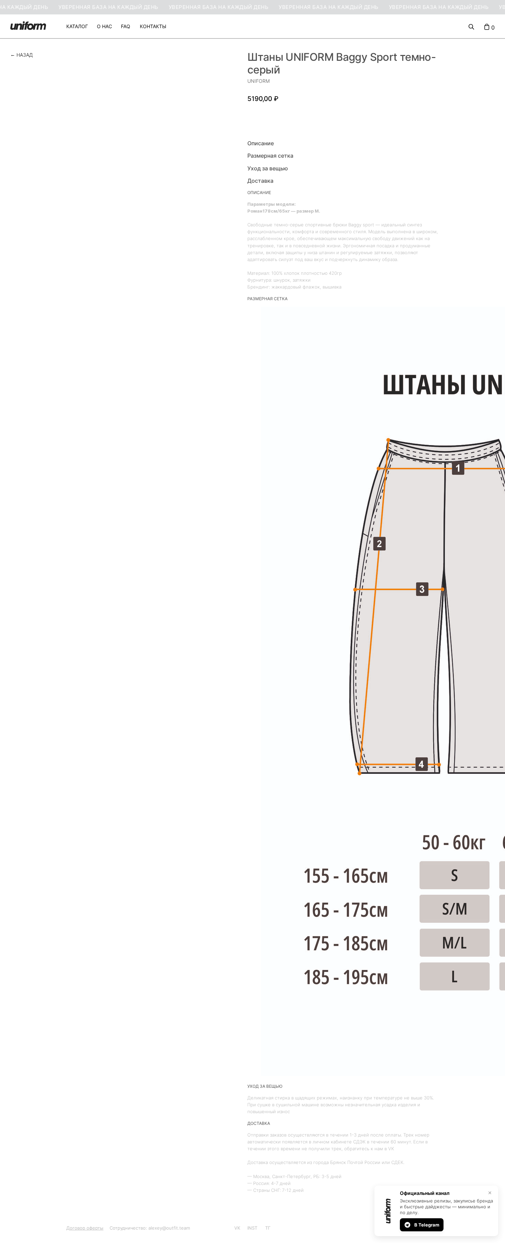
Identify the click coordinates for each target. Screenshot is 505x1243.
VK (237, 1228)
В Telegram (426, 1225)
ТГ (267, 1228)
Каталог (77, 26)
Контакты (153, 26)
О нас (104, 26)
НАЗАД (24, 55)
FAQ (125, 26)
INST (252, 1228)
